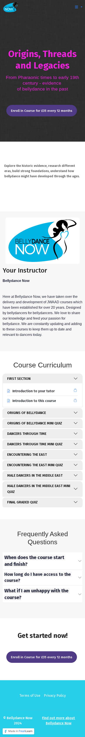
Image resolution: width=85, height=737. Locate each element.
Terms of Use (29, 695)
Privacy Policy (55, 695)
